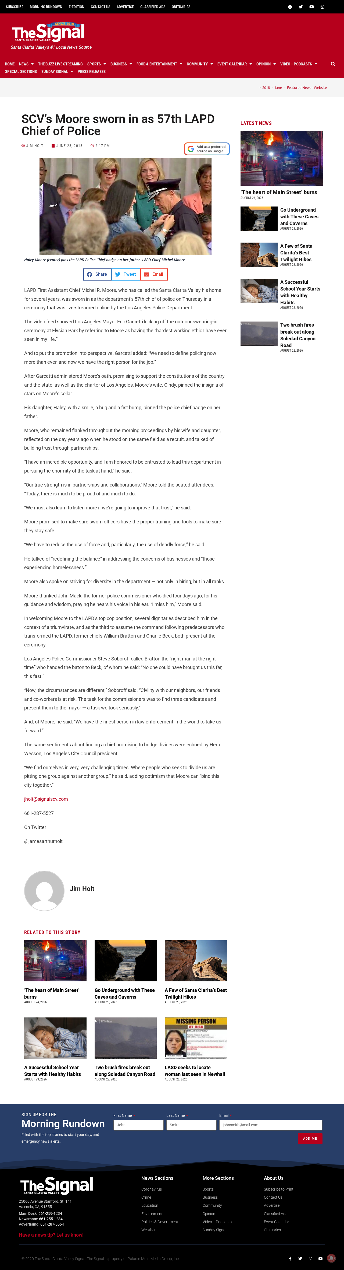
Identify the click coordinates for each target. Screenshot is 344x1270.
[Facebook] (290, 7)
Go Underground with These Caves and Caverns (299, 216)
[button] (333, 64)
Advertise (125, 7)
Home (10, 64)
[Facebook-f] (290, 1259)
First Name (122, 1115)
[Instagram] (322, 7)
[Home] (256, 87)
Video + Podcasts (296, 64)
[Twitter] (301, 7)
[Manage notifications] (331, 1258)
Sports (94, 64)
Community (197, 64)
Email (224, 1115)
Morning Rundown (46, 7)
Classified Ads (152, 7)
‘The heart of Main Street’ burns (279, 192)
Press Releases (92, 71)
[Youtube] (311, 7)
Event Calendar (232, 64)
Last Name (175, 1115)
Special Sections (21, 71)
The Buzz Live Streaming (60, 64)
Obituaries (181, 7)
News (23, 64)
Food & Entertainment (157, 64)
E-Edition (76, 7)
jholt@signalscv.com (46, 799)
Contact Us (100, 7)
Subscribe (14, 7)
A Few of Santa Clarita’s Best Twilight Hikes (296, 252)
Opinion (263, 64)
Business (118, 64)
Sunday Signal (54, 71)
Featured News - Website (307, 87)
